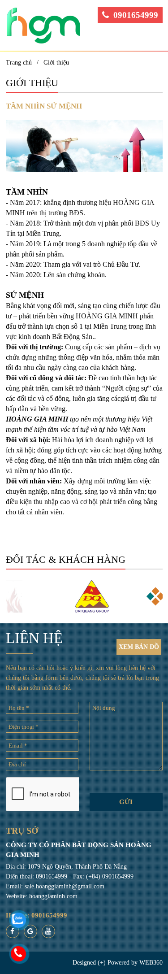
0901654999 (135, 15)
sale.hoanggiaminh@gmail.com (64, 886)
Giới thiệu (56, 62)
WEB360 (151, 962)
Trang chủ (19, 62)
